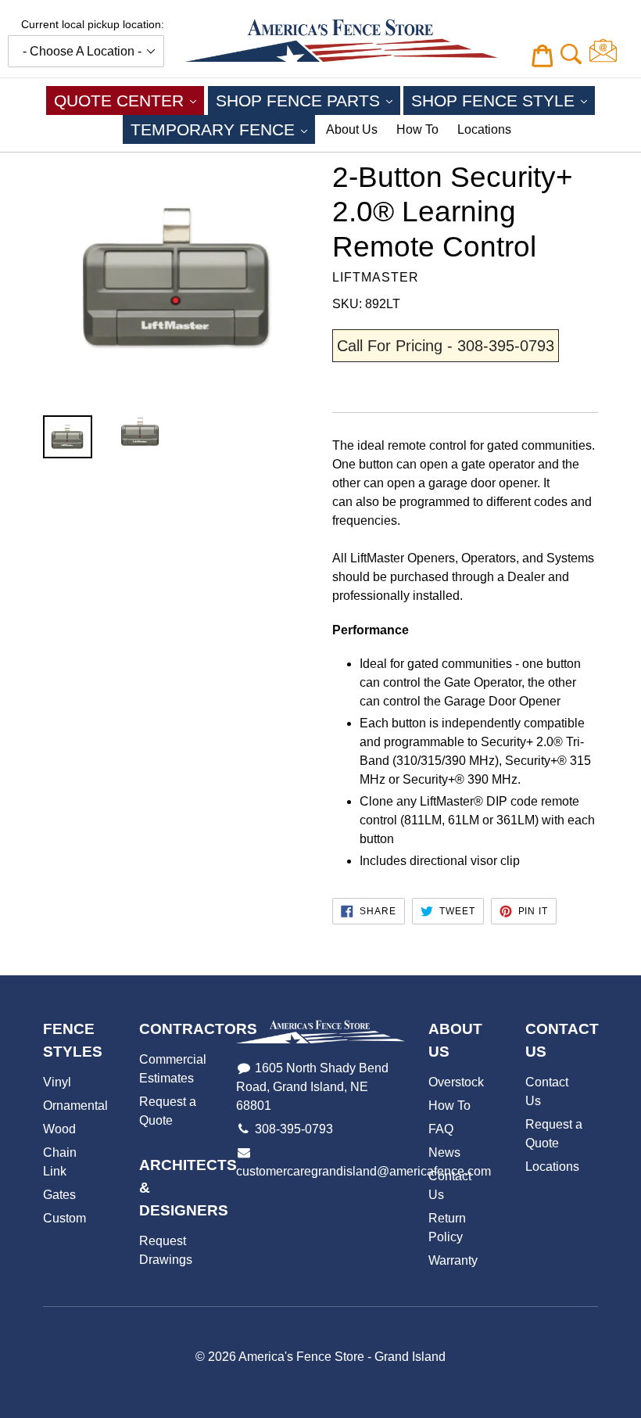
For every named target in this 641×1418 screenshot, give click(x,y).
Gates (59, 1194)
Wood (59, 1129)
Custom (64, 1218)
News (444, 1152)
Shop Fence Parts (308, 100)
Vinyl (57, 1082)
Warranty (453, 1260)
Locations (484, 129)
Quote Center (129, 100)
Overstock (456, 1082)
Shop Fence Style (503, 100)
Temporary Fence (223, 129)
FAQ (440, 1129)
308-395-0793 (294, 1129)
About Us (352, 129)
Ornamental (75, 1105)
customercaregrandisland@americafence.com (363, 1171)
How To (417, 129)
